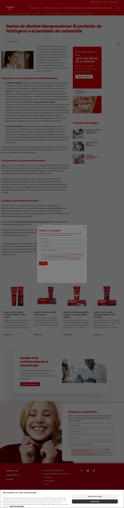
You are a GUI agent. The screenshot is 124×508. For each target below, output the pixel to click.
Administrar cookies (95, 496)
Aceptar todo (94, 501)
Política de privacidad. (16, 506)
